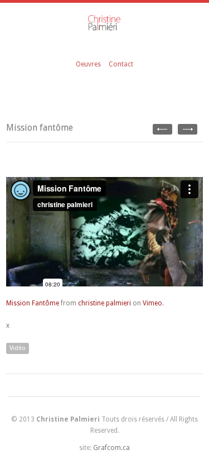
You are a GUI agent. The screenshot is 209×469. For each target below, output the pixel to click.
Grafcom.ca (111, 448)
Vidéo (17, 348)
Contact (121, 64)
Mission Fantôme (32, 303)
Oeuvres (88, 64)
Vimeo (152, 303)
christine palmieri (104, 303)
